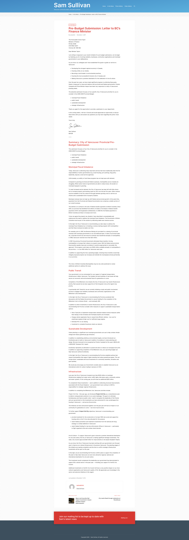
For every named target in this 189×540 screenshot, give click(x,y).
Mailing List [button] (124, 518)
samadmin (80, 485)
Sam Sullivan (72, 5)
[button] (80, 489)
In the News (72, 24)
